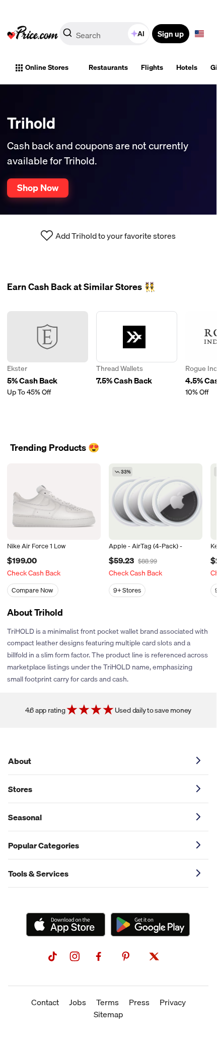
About (19, 760)
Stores (20, 789)
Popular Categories (43, 845)
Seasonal (25, 817)
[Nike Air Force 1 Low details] (54, 501)
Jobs (77, 1002)
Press (139, 1002)
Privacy (173, 1002)
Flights (152, 67)
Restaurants (108, 67)
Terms (107, 1002)
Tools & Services (38, 873)
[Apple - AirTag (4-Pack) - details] (155, 501)
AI (140, 33)
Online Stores (46, 67)
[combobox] (105, 33)
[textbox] (199, 34)
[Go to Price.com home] (32, 33)
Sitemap (108, 1014)
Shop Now (37, 187)
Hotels (186, 67)
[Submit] (67, 36)
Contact (45, 1002)
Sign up (171, 34)
